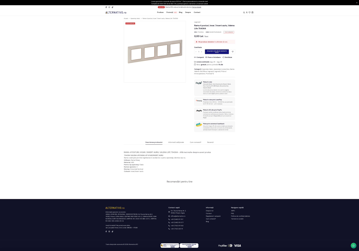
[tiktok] (112, 231)
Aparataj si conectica (221, 69)
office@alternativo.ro (178, 216)
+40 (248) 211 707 (177, 219)
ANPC (233, 211)
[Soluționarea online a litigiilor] (189, 245)
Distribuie (228, 57)
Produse (160, 12)
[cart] (252, 12)
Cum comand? (211, 219)
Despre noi (209, 211)
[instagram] (109, 231)
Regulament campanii (213, 216)
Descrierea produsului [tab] (153, 142)
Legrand (197, 22)
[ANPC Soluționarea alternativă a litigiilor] (170, 245)
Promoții (170, 12)
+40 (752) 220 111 (177, 229)
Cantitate (198, 47)
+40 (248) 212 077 (177, 222)
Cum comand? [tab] (195, 142)
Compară (200, 57)
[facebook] (106, 231)
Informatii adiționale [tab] (176, 142)
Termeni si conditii (237, 219)
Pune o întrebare (214, 57)
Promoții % (210, 74)
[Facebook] (106, 7)
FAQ (232, 213)
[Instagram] (109, 7)
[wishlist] (250, 12)
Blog (180, 12)
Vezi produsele (196, 7)
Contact (197, 12)
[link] (182, 25)
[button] (353, 245)
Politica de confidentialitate (240, 216)
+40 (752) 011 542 (177, 226)
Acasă (126, 18)
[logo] (116, 12)
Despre (188, 12)
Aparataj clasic (135, 18)
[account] (247, 12)
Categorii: (198, 69)
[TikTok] (112, 7)
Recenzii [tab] (210, 142)
